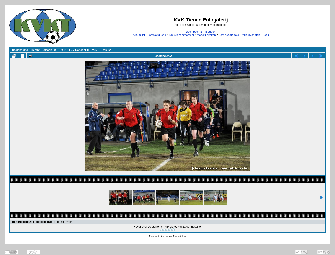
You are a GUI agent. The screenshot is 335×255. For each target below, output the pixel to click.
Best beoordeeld (229, 35)
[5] (173, 229)
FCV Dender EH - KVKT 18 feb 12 (90, 50)
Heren (35, 50)
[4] (170, 229)
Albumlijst (139, 35)
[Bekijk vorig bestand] (304, 55)
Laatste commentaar (181, 35)
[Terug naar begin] (296, 55)
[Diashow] (31, 55)
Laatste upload (157, 35)
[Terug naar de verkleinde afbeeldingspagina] (14, 55)
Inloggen (210, 31)
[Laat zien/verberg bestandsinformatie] (22, 55)
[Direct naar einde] (321, 55)
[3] (167, 229)
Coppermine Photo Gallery (173, 236)
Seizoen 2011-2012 (54, 50)
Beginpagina (194, 31)
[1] (161, 229)
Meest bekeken (206, 35)
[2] (164, 229)
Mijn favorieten (251, 35)
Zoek (266, 35)
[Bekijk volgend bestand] (313, 55)
